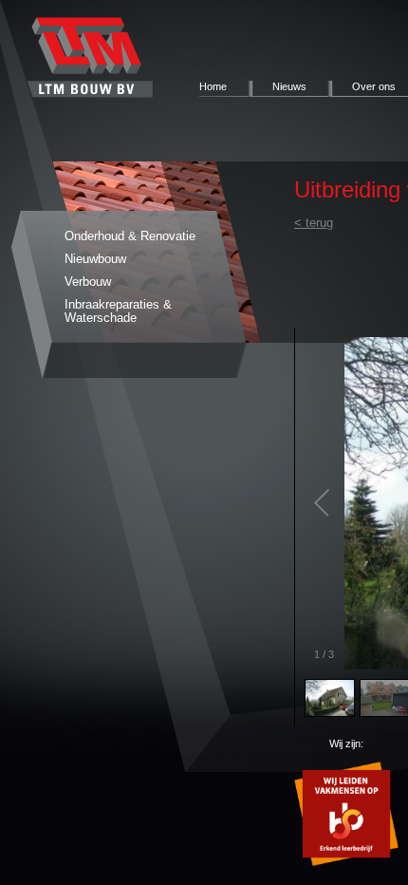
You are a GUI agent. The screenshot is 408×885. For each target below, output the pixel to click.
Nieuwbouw (95, 259)
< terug (313, 223)
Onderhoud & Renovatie (130, 236)
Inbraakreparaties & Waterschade (118, 311)
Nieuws (289, 86)
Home (213, 86)
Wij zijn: (346, 743)
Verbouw (88, 281)
